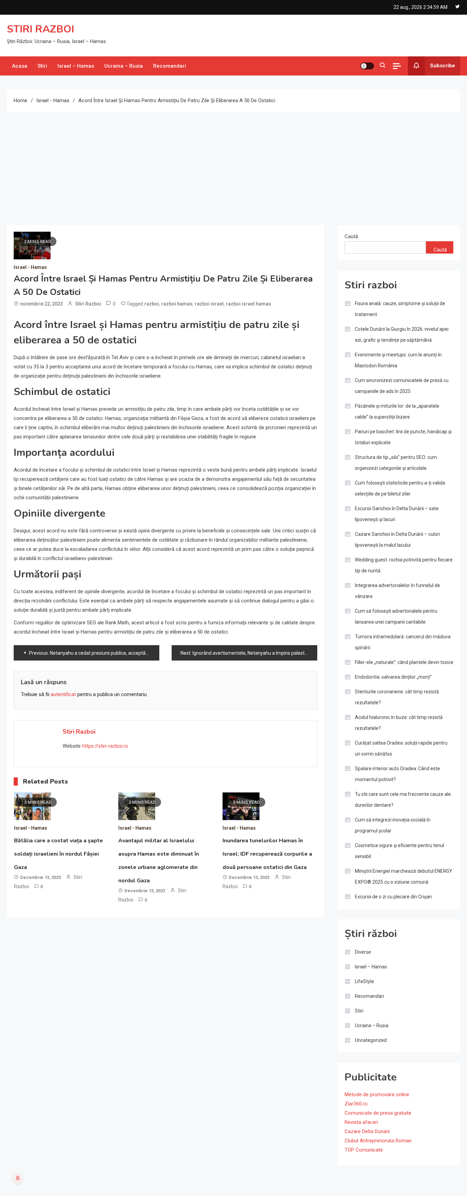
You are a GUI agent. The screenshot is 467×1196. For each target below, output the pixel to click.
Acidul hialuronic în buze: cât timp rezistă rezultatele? (399, 723)
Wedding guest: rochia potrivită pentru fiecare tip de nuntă (404, 565)
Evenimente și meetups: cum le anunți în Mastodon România (398, 360)
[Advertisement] (233, 163)
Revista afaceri (361, 1122)
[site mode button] (367, 66)
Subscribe (442, 66)
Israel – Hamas (75, 66)
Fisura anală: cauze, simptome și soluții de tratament (400, 309)
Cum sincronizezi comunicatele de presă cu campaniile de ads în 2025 (402, 386)
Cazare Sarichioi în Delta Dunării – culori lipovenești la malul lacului (397, 539)
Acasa (19, 66)
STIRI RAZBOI (40, 29)
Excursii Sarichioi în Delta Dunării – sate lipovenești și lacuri (397, 514)
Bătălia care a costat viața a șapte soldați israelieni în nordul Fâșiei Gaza (58, 854)
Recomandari (169, 66)
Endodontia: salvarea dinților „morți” (393, 677)
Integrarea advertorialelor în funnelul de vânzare (397, 591)
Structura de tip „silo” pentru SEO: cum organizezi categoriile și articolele (396, 462)
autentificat (63, 694)
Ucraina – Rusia (123, 66)
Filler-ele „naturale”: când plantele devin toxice (404, 662)
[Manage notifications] (17, 1178)
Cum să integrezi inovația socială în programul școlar (392, 825)
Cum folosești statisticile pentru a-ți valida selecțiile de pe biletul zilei (400, 488)
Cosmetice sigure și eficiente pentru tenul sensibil (399, 851)
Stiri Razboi (88, 304)
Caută (351, 236)
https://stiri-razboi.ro (105, 746)
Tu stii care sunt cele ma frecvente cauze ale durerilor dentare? (403, 799)
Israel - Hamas (30, 267)
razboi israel (209, 304)
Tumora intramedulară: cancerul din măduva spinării (403, 642)
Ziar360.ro (356, 1104)
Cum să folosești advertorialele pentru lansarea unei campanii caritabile (396, 616)
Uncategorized (371, 1040)
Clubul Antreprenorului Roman (378, 1141)
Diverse (363, 952)
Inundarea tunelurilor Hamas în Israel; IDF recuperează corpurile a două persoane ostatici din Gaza (267, 854)
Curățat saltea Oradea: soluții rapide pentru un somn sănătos (401, 748)
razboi (151, 304)
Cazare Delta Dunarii (367, 1131)
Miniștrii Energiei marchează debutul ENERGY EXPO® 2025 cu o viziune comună (403, 876)
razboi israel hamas (248, 304)
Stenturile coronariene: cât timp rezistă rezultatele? (397, 697)
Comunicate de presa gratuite (378, 1113)
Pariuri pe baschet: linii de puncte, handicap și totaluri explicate (403, 437)
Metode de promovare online (377, 1094)
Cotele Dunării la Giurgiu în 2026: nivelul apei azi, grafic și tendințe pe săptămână (402, 334)
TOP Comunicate (364, 1150)
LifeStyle (364, 981)
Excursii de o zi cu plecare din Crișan (393, 896)
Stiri (42, 66)
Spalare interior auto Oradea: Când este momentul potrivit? (397, 774)
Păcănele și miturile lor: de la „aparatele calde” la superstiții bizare (397, 411)
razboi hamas (176, 304)
